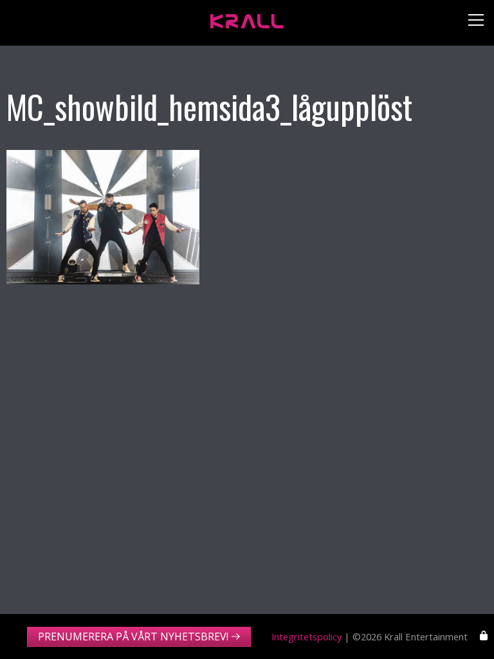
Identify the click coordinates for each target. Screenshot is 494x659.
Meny (471, 23)
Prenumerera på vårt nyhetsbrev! (133, 636)
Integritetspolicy (306, 636)
